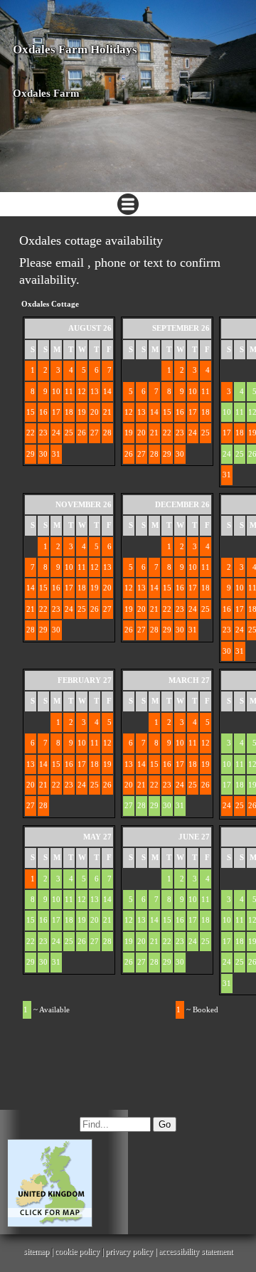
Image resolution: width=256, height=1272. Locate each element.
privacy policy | (132, 1251)
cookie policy (77, 1251)
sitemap (36, 1251)
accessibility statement (196, 1251)
